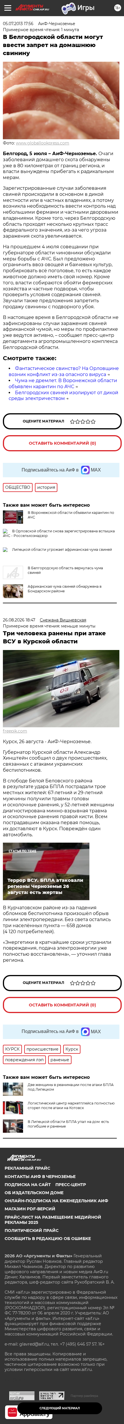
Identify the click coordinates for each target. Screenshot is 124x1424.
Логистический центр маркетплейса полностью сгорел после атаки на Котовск (71, 1105)
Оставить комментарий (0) (62, 443)
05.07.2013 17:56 (18, 23)
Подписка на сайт (28, 1184)
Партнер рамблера (84, 1395)
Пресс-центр (70, 1184)
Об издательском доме (34, 1192)
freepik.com (15, 731)
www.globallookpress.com (42, 143)
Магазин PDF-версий (30, 1208)
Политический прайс (32, 1230)
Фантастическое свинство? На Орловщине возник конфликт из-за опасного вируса (64, 371)
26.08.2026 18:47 (19, 620)
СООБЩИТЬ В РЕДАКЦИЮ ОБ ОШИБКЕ (48, 1238)
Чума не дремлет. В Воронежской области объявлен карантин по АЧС (63, 383)
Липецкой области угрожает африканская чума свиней (62, 549)
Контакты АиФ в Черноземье (40, 1176)
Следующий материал (60, 1408)
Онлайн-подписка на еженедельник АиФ (56, 1200)
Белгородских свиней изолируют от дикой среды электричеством (63, 395)
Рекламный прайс (27, 1168)
